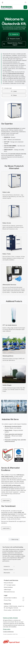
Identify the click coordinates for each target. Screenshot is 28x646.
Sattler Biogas (7, 589)
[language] (2, 2)
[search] (25, 2)
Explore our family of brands (10, 617)
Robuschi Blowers (8, 582)
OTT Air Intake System (9, 585)
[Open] (25, 7)
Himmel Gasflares (8, 587)
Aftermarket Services (9, 591)
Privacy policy (6, 629)
